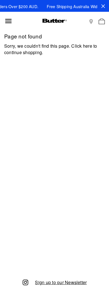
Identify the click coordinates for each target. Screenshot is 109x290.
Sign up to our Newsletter (61, 282)
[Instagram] (25, 282)
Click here (81, 46)
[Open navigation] (8, 21)
